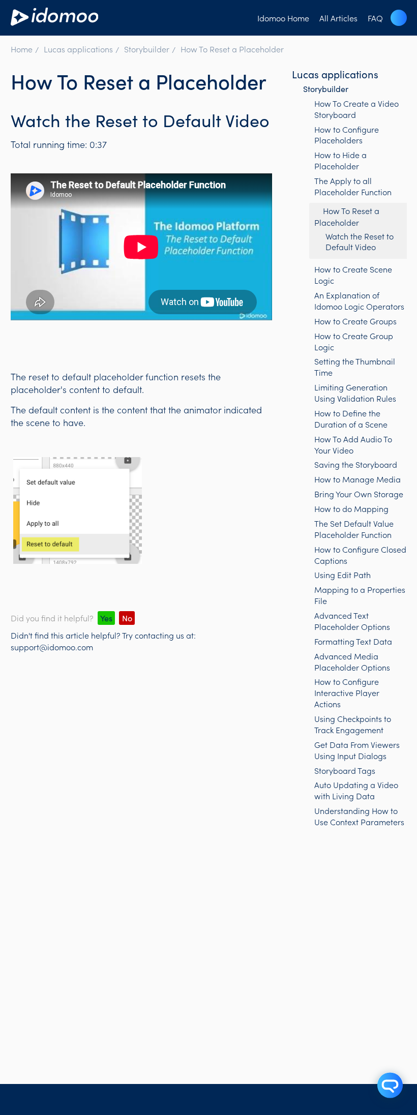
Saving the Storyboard (355, 464)
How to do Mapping (351, 508)
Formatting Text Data (353, 641)
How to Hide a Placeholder (340, 160)
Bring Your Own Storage (358, 493)
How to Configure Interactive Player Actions (346, 692)
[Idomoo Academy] (55, 21)
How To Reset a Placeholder (232, 48)
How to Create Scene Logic (353, 274)
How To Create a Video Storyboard (356, 109)
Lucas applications (78, 48)
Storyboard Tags (344, 770)
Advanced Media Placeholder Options (352, 661)
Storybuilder (146, 48)
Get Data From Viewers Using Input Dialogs (357, 750)
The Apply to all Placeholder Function (353, 186)
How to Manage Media (357, 479)
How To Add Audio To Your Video (353, 444)
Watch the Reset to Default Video (359, 241)
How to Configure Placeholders (346, 135)
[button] (399, 18)
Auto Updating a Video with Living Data (356, 790)
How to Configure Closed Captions (360, 555)
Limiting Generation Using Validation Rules (355, 392)
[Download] (189, 560)
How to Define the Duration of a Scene (351, 418)
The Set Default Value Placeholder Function (354, 529)
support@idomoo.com (52, 646)
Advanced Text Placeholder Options (352, 621)
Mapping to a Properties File (359, 595)
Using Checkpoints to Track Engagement (352, 724)
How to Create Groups (355, 320)
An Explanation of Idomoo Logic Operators (359, 300)
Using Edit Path (342, 574)
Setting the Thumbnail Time (354, 366)
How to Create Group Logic (353, 341)
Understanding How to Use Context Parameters (359, 816)
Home (22, 48)
